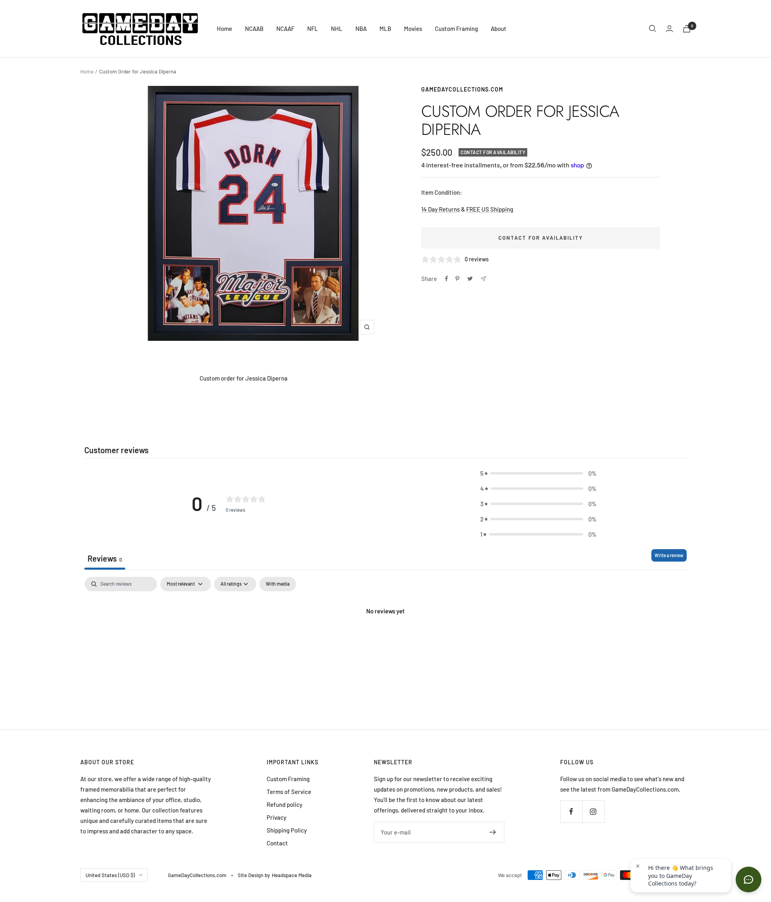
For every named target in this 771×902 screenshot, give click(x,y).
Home (224, 28)
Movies (413, 28)
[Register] (493, 832)
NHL (337, 28)
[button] (538, 473)
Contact (277, 843)
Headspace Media (292, 875)
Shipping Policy (287, 830)
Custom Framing (456, 28)
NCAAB (254, 28)
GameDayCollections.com (462, 89)
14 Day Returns (440, 209)
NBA (361, 28)
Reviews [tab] (105, 558)
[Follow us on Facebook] (571, 811)
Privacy (276, 817)
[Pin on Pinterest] (457, 278)
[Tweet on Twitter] (470, 278)
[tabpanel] (385, 638)
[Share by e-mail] (483, 278)
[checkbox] (277, 584)
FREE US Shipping (489, 209)
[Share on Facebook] (446, 278)
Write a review (669, 555)
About (498, 28)
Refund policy (284, 804)
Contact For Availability (540, 237)
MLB (385, 28)
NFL (312, 28)
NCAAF (285, 28)
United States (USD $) (110, 875)
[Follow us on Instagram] (593, 811)
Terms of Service (289, 791)
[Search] (652, 28)
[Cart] (687, 29)
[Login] (669, 28)
